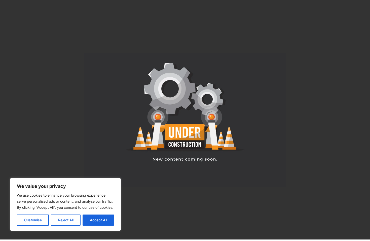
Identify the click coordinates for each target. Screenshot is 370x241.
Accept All (98, 220)
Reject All (65, 220)
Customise (33, 220)
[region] (65, 204)
